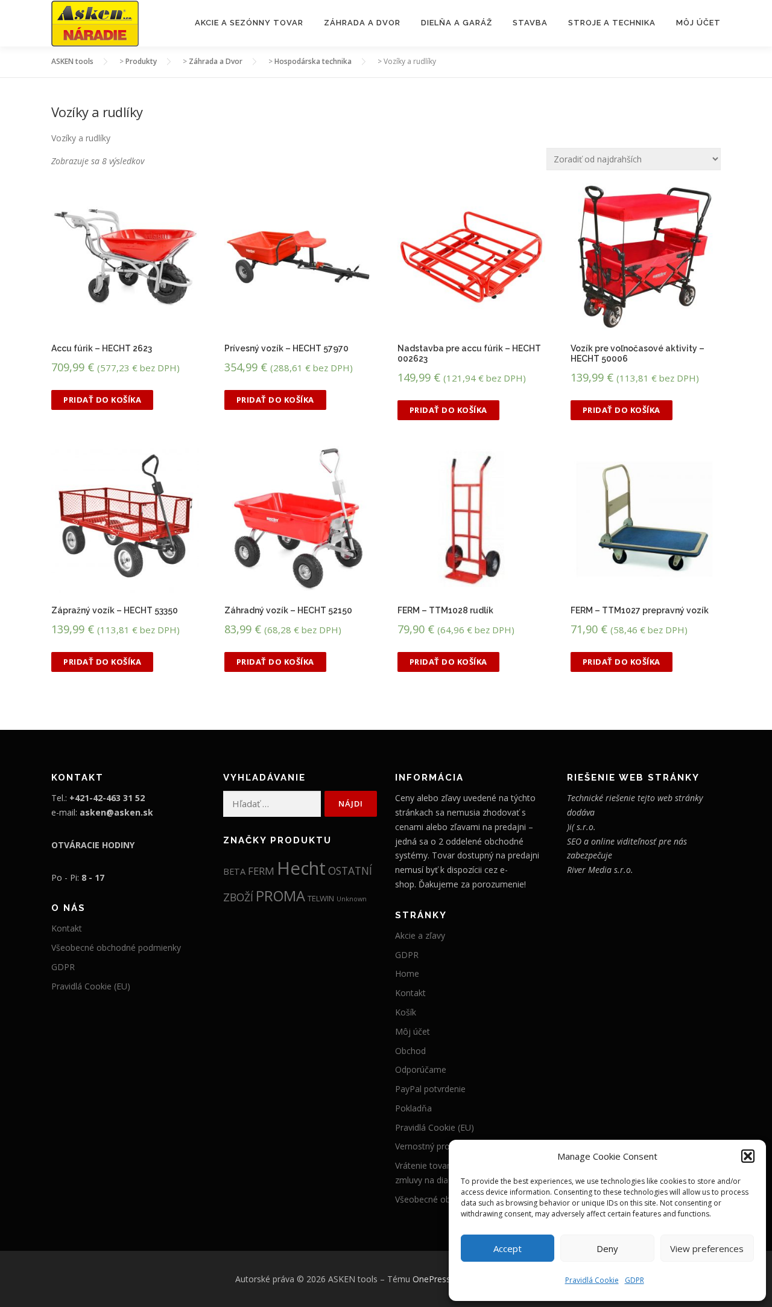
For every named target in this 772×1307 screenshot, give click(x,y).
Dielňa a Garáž (456, 22)
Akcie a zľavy (420, 935)
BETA (234, 871)
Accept (507, 1248)
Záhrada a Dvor (362, 22)
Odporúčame (420, 1069)
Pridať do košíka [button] (102, 399)
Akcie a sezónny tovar (249, 22)
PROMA (280, 896)
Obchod (410, 1050)
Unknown (352, 899)
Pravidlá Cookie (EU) (90, 986)
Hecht (301, 868)
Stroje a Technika (612, 22)
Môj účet (698, 22)
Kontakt (66, 928)
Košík (405, 1012)
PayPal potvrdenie (430, 1088)
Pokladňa (413, 1108)
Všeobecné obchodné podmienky (116, 947)
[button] (748, 1156)
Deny (607, 1248)
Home (407, 973)
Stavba (530, 22)
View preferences (707, 1248)
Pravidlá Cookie (592, 1280)
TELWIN (321, 898)
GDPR (634, 1280)
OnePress (432, 1279)
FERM (261, 871)
